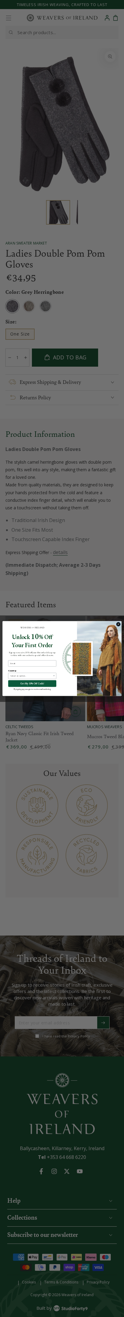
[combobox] (31, 676)
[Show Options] (54, 676)
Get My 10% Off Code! (32, 683)
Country (12, 670)
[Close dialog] (118, 624)
